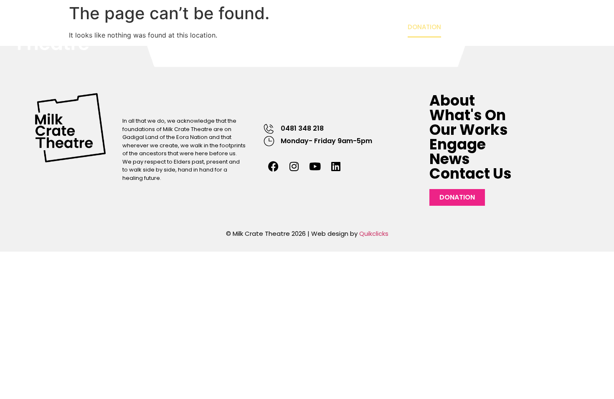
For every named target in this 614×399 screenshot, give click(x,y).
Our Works (290, 27)
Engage (337, 27)
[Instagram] (294, 166)
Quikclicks (373, 233)
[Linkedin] (335, 166)
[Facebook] (273, 166)
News (383, 27)
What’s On (229, 27)
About (177, 27)
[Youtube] (314, 166)
